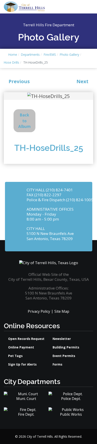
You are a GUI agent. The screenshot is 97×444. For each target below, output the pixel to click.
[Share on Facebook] (76, 121)
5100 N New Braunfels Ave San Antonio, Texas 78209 (50, 236)
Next (82, 81)
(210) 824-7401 (59, 189)
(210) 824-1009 (79, 199)
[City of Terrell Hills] (24, 6)
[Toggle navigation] (73, 7)
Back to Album (24, 120)
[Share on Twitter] (82, 121)
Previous (19, 81)
